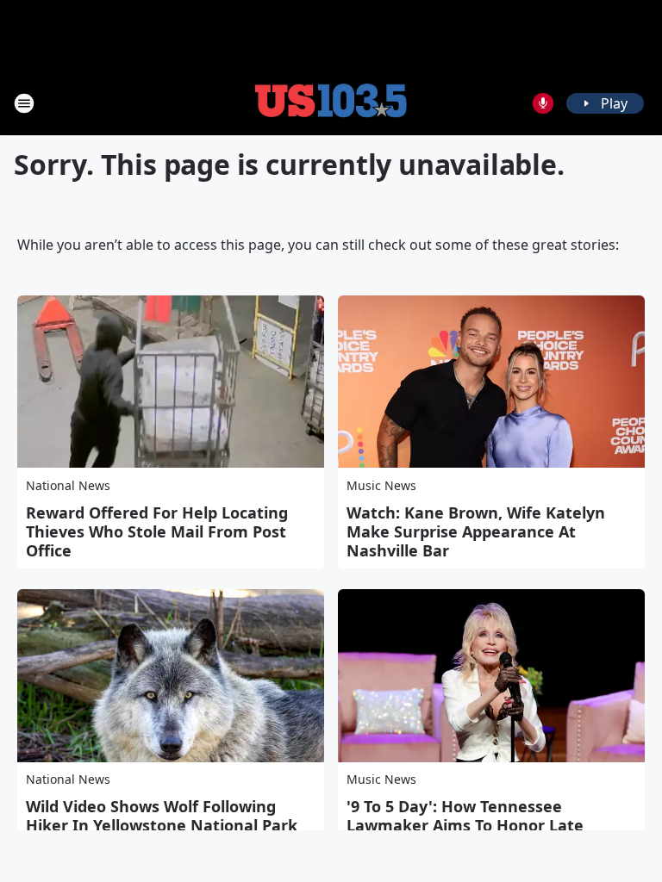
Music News (381, 485)
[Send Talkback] (543, 103)
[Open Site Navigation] (24, 103)
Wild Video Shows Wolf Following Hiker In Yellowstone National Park (161, 816)
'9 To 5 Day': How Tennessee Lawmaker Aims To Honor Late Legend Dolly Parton (465, 825)
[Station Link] (331, 103)
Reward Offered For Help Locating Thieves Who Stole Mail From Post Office (157, 531)
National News (68, 485)
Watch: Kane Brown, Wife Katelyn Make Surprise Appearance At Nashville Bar (476, 531)
